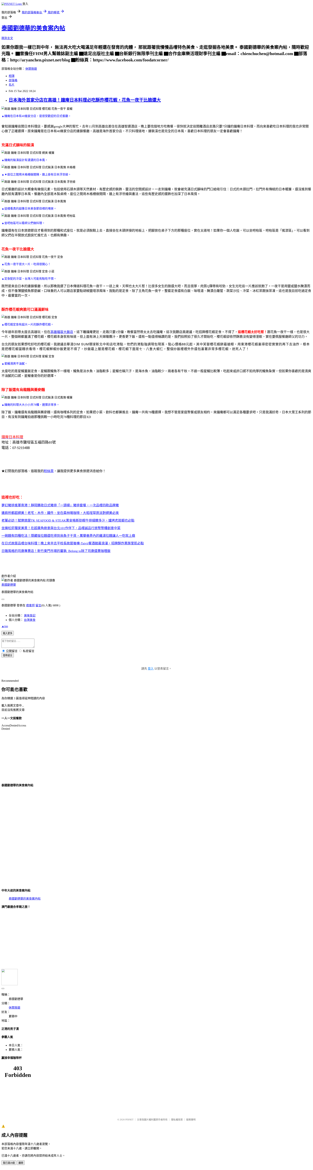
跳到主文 (7, 38)
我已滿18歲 (9, 1162)
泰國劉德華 (8, 584)
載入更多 (7, 633)
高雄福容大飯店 (61, 332)
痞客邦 (30, 605)
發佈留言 (7, 655)
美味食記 (30, 615)
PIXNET (129, 1119)
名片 (11, 84)
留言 (38, 605)
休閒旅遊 (31, 68)
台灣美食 (30, 619)
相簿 (11, 76)
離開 (20, 1162)
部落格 (13, 80)
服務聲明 (191, 1119)
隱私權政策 (177, 1119)
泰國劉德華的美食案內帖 (33, 28)
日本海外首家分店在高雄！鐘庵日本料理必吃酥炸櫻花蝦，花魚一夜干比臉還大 (85, 100)
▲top (4, 626)
